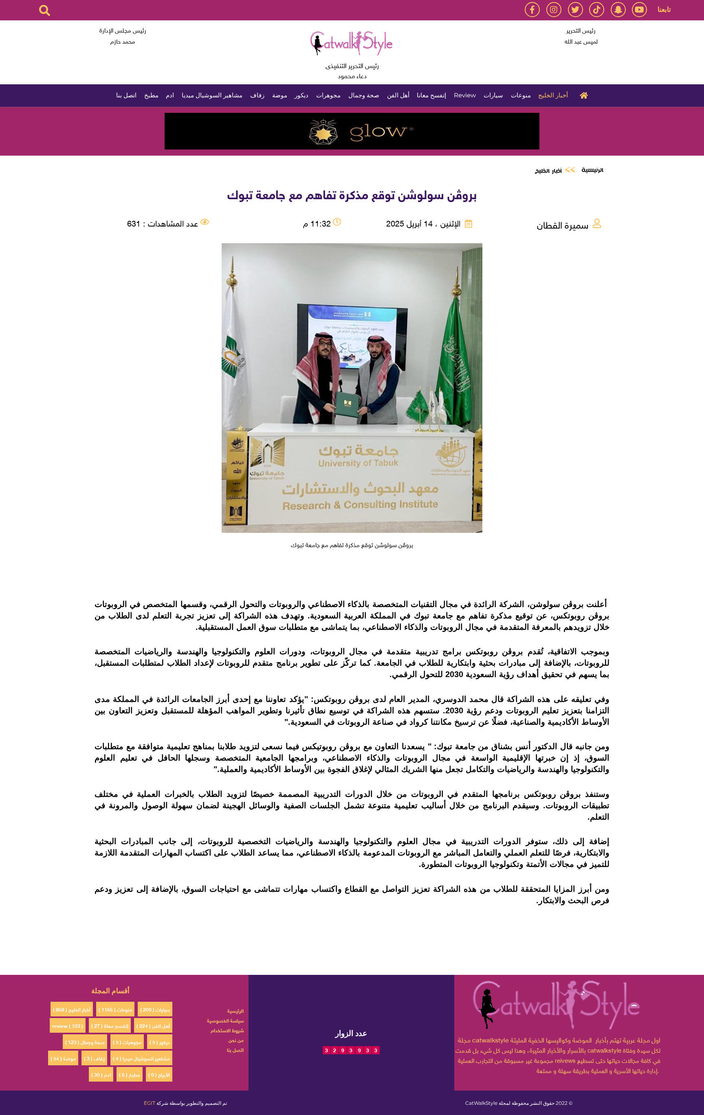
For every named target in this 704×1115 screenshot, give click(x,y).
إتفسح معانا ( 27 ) (109, 1025)
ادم (170, 95)
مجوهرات (328, 95)
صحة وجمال (363, 95)
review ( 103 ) (67, 1025)
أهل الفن (398, 95)
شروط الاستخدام (227, 1029)
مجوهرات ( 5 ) (127, 1041)
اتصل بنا (126, 95)
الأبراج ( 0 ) (159, 1074)
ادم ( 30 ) (101, 1074)
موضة (279, 95)
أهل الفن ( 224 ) (153, 1025)
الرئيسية (582, 94)
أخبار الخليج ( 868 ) (71, 1009)
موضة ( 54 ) (63, 1057)
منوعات (521, 95)
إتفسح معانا (431, 95)
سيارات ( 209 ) (155, 1009)
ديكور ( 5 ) (160, 1041)
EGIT (149, 1103)
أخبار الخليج (553, 95)
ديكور (301, 95)
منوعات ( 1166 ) (115, 1009)
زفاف (257, 95)
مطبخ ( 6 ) (129, 1074)
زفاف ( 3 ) (94, 1057)
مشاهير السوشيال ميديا (212, 95)
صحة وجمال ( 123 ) (85, 1041)
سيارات (493, 95)
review (465, 95)
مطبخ (151, 95)
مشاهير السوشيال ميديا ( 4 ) (141, 1057)
